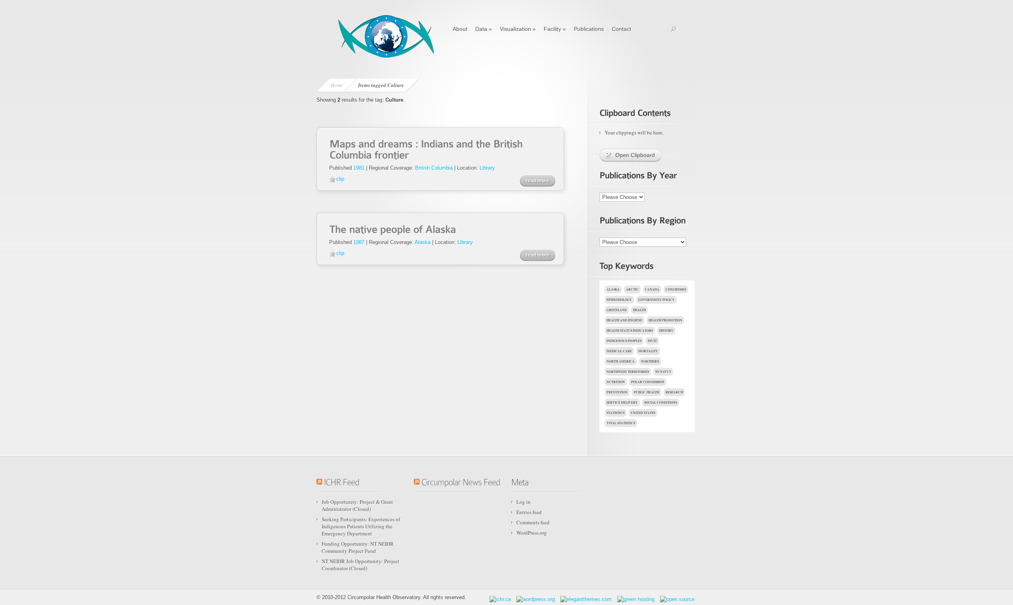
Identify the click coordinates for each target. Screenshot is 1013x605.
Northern (650, 361)
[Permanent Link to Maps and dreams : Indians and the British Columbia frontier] (427, 148)
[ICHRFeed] (341, 481)
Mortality (648, 351)
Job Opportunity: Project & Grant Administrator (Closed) (357, 505)
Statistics (615, 412)
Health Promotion (665, 320)
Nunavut (663, 371)
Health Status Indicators (630, 330)
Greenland (617, 310)
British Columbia (434, 168)
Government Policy (656, 299)
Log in (523, 501)
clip (340, 179)
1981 (358, 168)
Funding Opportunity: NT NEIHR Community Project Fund (358, 547)
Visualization (518, 29)
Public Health (646, 392)
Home (337, 85)
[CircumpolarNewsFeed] (460, 481)
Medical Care (619, 351)
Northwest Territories (628, 371)
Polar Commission (647, 382)
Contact (621, 29)
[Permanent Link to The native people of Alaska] (392, 228)
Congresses (676, 289)
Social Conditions (660, 402)
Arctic (632, 289)
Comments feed (533, 522)
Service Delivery (622, 402)
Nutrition (616, 382)
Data (483, 29)
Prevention (617, 392)
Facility (555, 29)
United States (643, 412)
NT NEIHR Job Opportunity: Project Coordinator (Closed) (360, 565)
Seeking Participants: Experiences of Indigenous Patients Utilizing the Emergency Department (361, 526)
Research (674, 392)
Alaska (423, 242)
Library (487, 168)
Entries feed (529, 512)
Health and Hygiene (624, 320)
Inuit (652, 340)
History (666, 330)
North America (621, 361)
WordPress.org (531, 532)
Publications (589, 29)
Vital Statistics (621, 423)
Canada (652, 289)
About (460, 29)
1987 (358, 242)
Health (639, 310)
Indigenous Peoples (624, 340)
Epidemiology (619, 299)
